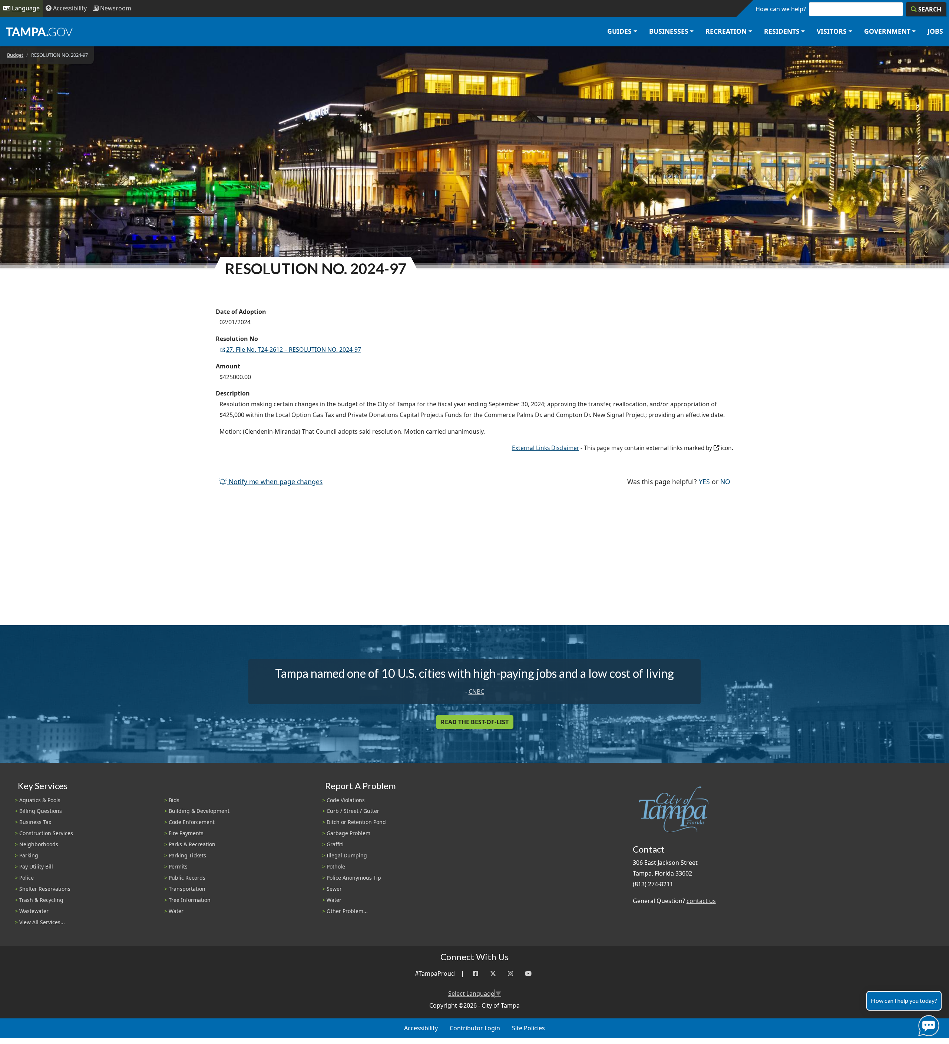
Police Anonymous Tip (354, 877)
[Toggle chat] (927, 1024)
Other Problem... (347, 911)
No (725, 481)
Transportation (187, 888)
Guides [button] (619, 31)
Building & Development (199, 810)
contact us (701, 901)
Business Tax (35, 821)
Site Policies (528, 1028)
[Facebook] (475, 973)
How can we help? (780, 9)
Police (26, 877)
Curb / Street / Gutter (353, 810)
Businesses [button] (668, 31)
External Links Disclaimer (545, 448)
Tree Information (190, 899)
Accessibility (421, 1028)
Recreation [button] (726, 31)
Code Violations (346, 800)
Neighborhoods (38, 844)
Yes (704, 481)
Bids (174, 800)
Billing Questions (40, 810)
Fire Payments (186, 833)
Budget (15, 55)
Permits (178, 866)
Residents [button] (782, 31)
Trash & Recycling (41, 899)
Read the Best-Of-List (475, 722)
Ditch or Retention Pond (356, 821)
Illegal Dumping (347, 855)
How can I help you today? (904, 1000)
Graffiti (335, 844)
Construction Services (46, 833)
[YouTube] (528, 973)
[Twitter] (493, 973)
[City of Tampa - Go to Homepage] (39, 31)
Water (176, 911)
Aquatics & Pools (39, 800)
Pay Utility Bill (36, 866)
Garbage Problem (348, 833)
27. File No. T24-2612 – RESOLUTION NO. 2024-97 (293, 349)
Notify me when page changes (275, 481)
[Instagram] (510, 973)
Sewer (334, 888)
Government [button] (887, 31)
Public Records (187, 877)
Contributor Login (475, 1028)
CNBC (476, 691)
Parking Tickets (187, 855)
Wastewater (34, 911)
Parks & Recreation (192, 844)
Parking (28, 855)
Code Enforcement (192, 821)
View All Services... (42, 922)
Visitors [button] (832, 31)
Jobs (935, 31)
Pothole (336, 866)
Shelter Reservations (44, 888)
